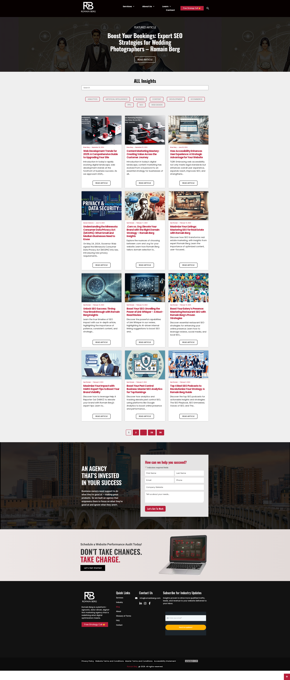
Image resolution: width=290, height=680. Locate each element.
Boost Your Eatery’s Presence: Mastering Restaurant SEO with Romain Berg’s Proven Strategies (188, 313)
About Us (147, 6)
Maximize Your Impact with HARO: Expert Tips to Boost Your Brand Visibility (101, 389)
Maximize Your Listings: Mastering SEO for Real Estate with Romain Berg (187, 230)
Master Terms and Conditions (139, 661)
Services (127, 6)
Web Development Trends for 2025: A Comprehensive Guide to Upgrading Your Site (100, 154)
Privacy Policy (88, 661)
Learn (165, 6)
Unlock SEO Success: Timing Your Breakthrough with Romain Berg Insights (101, 312)
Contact (170, 10)
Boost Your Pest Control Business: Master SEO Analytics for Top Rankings (144, 389)
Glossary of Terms (123, 616)
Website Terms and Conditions (109, 661)
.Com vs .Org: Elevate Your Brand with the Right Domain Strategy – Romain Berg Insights (143, 231)
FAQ (118, 620)
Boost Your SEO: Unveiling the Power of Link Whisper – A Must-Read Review (145, 312)
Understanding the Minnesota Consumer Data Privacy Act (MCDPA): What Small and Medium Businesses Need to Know (100, 233)
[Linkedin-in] (140, 603)
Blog (118, 607)
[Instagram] (145, 603)
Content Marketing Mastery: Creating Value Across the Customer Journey (143, 154)
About (118, 611)
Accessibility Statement (165, 661)
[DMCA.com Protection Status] (191, 661)
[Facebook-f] (149, 603)
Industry (119, 602)
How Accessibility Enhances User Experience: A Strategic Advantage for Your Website (186, 154)
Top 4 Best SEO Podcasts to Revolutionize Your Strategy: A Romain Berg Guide (187, 389)
